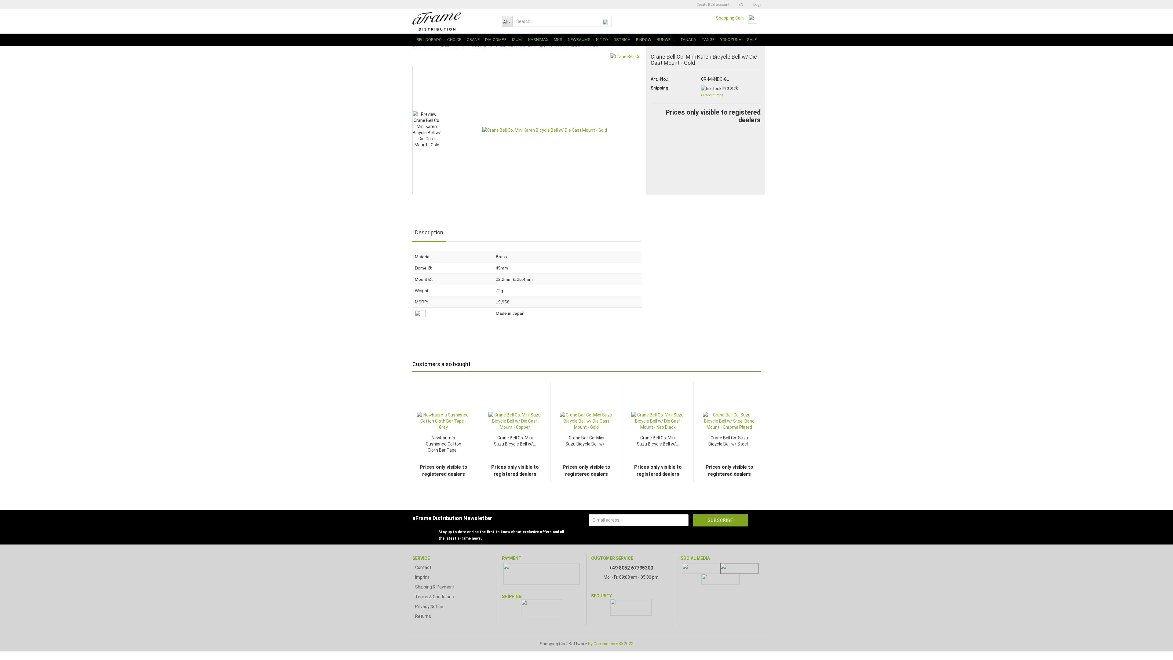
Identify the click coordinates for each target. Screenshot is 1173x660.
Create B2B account (712, 4)
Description (429, 232)
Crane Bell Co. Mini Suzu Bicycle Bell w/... (515, 440)
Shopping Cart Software (563, 643)
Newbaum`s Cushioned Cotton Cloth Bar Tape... (443, 444)
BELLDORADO (429, 39)
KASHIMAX (538, 39)
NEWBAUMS (579, 39)
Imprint (422, 577)
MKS (558, 39)
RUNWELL (666, 39)
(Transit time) (712, 95)
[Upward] (1156, 650)
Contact (423, 567)
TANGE (708, 39)
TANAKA (688, 39)
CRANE (473, 39)
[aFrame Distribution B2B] (452, 21)
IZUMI (517, 39)
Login (756, 4)
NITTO (602, 39)
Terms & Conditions (434, 596)
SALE (752, 39)
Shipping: (660, 88)
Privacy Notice (429, 606)
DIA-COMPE (495, 39)
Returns (423, 616)
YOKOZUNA (730, 39)
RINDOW (643, 39)
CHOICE (454, 39)
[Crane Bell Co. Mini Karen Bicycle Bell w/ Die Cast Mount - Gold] (544, 129)
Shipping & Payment (435, 587)
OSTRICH (621, 39)
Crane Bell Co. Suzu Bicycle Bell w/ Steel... (729, 440)
